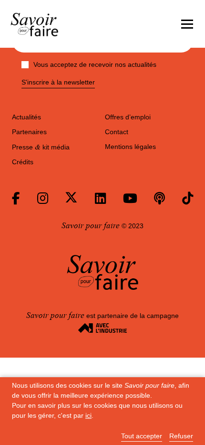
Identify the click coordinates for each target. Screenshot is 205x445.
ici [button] (88, 415)
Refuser (181, 436)
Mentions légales (130, 146)
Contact (116, 132)
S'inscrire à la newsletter (58, 82)
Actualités (26, 117)
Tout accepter (141, 436)
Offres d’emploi (128, 117)
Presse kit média (41, 147)
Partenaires (29, 132)
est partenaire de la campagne (102, 315)
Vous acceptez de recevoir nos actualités (94, 64)
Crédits (22, 162)
